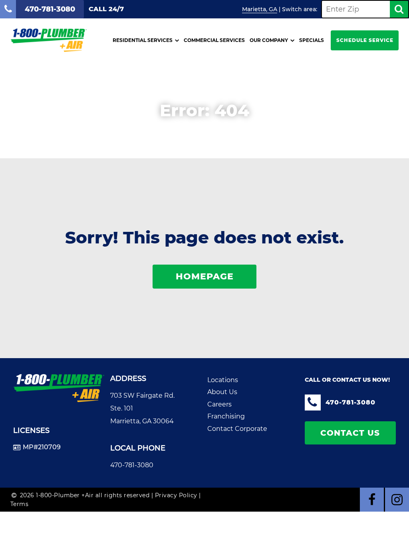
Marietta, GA (259, 9)
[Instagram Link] (397, 500)
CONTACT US (350, 433)
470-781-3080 (131, 465)
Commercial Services (214, 40)
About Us (222, 392)
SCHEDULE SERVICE (364, 40)
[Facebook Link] (372, 500)
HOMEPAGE (205, 276)
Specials (311, 40)
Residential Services (143, 40)
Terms (19, 504)
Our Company (269, 40)
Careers (219, 404)
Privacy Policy (176, 495)
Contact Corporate (237, 428)
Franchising (226, 416)
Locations (222, 380)
